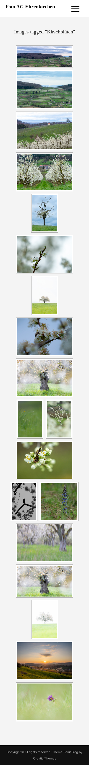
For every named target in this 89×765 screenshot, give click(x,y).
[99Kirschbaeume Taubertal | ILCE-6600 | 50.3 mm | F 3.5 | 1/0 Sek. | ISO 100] (44, 542)
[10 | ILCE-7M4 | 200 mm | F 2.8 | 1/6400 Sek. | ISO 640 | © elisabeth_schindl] (30, 419)
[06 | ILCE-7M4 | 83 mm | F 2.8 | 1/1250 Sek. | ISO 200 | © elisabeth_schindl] (44, 172)
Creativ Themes (44, 758)
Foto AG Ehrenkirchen (30, 6)
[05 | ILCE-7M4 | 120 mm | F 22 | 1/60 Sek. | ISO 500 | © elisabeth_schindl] (44, 130)
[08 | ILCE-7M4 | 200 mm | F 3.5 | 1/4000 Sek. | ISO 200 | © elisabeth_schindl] (44, 254)
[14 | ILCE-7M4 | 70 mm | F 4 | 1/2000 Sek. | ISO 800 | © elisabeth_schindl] (59, 501)
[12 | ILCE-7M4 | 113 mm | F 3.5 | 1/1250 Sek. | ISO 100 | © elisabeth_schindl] (44, 460)
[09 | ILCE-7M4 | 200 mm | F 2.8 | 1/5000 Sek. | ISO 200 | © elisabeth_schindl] (44, 336)
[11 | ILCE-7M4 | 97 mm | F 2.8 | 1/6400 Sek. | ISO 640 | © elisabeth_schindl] (59, 419)
